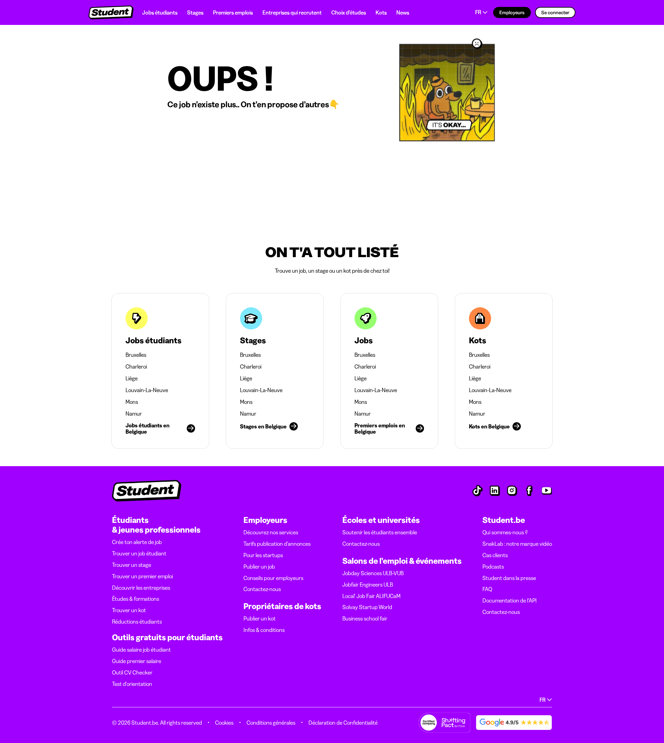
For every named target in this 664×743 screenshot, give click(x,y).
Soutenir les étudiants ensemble (379, 532)
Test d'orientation (132, 683)
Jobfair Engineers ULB (367, 584)
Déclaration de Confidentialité (343, 722)
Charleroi (136, 366)
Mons (132, 401)
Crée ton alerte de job (137, 541)
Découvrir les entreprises (141, 587)
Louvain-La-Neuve (147, 390)
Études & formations (135, 598)
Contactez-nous (262, 589)
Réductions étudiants (137, 621)
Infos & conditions (264, 629)
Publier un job (259, 566)
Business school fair (364, 618)
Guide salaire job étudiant (141, 649)
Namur (134, 413)
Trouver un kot (129, 610)
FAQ (487, 589)
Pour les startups (263, 555)
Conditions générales (271, 722)
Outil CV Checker (132, 672)
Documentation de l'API (509, 600)
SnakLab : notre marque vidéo (517, 543)
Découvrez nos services (270, 532)
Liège (132, 378)
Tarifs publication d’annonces (277, 543)
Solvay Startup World (367, 607)
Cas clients (495, 555)
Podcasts (493, 566)
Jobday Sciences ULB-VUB (373, 573)
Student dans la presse (509, 577)
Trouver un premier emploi (142, 576)
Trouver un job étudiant (139, 553)
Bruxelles (136, 354)
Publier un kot (259, 618)
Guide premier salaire (136, 661)
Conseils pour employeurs (273, 577)
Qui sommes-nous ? (505, 532)
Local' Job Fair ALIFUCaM (371, 595)
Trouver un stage (131, 564)
